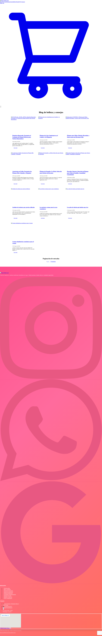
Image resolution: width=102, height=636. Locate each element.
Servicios (4, 1)
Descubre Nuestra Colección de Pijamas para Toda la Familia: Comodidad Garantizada (77, 173)
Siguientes (53, 261)
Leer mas (15, 147)
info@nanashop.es (8, 607)
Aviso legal (2, 632)
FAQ (20, 1)
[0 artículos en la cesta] (51, 105)
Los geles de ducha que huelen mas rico (77, 207)
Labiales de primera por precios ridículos (23, 207)
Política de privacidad (8, 632)
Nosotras (8, 1)
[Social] (51, 378)
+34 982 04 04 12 (8, 606)
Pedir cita (2, 3)
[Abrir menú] (0, 106)
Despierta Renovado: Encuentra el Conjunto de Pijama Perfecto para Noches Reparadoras (21, 137)
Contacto (23, 1)
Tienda (17, 1)
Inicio (1, 1)
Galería (12, 1)
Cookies (14, 632)
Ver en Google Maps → (5, 628)
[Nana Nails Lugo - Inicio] (4, 0)
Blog (15, 1)
